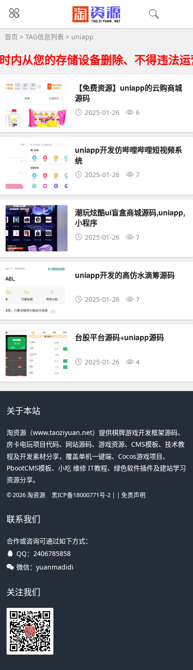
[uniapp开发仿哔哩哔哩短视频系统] (36, 182)
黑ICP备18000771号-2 (81, 495)
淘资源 (36, 495)
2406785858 (52, 553)
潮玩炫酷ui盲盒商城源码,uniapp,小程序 (130, 217)
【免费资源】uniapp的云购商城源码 (128, 92)
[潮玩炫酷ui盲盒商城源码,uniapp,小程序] (36, 244)
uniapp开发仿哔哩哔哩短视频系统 (128, 154)
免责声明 (133, 495)
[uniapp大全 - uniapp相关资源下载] (97, 20)
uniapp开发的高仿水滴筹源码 (125, 275)
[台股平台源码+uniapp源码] (36, 369)
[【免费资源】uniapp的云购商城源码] (36, 119)
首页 (11, 36)
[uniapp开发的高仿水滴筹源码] (36, 307)
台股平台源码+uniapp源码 (119, 337)
